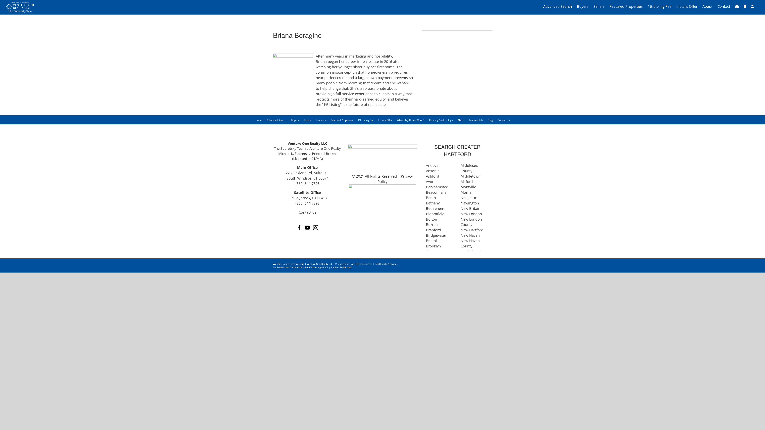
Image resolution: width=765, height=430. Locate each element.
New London (471, 213)
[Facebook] (299, 227)
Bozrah (432, 224)
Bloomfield (435, 213)
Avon (430, 181)
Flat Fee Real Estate (341, 267)
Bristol (431, 240)
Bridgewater (436, 235)
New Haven (470, 235)
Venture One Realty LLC (320, 264)
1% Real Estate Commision (288, 267)
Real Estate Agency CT (387, 264)
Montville (468, 187)
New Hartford (472, 230)
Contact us (307, 212)
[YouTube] (307, 227)
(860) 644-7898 (307, 183)
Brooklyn (433, 246)
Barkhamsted (437, 187)
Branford (433, 230)
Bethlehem (435, 208)
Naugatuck (470, 197)
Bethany (433, 203)
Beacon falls (436, 192)
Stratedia (299, 264)
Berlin (431, 197)
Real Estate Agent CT (316, 267)
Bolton (431, 219)
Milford (467, 181)
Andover (433, 165)
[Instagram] (315, 227)
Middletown (471, 176)
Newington (470, 203)
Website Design (281, 264)
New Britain (470, 208)
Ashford (432, 176)
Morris (466, 192)
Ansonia (432, 170)
